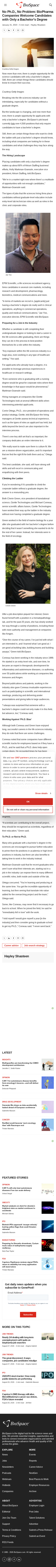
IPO (3, 1221)
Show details (41, 793)
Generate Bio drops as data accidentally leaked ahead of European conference (19, 1106)
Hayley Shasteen (38, 25)
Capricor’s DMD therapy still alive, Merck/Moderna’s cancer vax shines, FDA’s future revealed (19, 1397)
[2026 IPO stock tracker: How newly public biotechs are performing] (48, 1375)
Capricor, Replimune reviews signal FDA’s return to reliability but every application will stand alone (20, 1264)
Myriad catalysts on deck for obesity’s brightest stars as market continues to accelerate (18, 1208)
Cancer (6, 1120)
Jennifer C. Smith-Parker (11, 1068)
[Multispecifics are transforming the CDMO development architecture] (48, 1065)
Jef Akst (28, 1403)
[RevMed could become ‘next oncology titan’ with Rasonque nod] (48, 1125)
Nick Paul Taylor (8, 1251)
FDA (4, 1259)
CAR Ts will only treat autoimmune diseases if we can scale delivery (17, 1189)
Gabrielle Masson (8, 1111)
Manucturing (8, 1240)
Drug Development (11, 1102)
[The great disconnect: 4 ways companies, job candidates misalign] (48, 1357)
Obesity (6, 1202)
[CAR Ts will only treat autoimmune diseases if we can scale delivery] (48, 1190)
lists (13, 123)
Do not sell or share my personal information (28, 809)
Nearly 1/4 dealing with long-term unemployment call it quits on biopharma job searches (18, 1340)
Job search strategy (34, 945)
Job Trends (7, 1334)
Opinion (6, 1077)
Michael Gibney (8, 1214)
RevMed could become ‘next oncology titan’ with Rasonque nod (19, 1124)
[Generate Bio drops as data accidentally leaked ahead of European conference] (48, 1107)
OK (28, 801)
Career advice (11, 945)
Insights (6, 1060)
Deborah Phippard (9, 1089)
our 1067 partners (20, 757)
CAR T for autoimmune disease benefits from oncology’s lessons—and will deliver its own (20, 1083)
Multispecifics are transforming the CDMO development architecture (20, 1064)
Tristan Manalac (8, 1129)
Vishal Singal (7, 1194)
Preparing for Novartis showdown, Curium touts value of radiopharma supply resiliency (20, 1245)
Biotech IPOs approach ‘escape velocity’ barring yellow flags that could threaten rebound (19, 1226)
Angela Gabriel (31, 1346)
